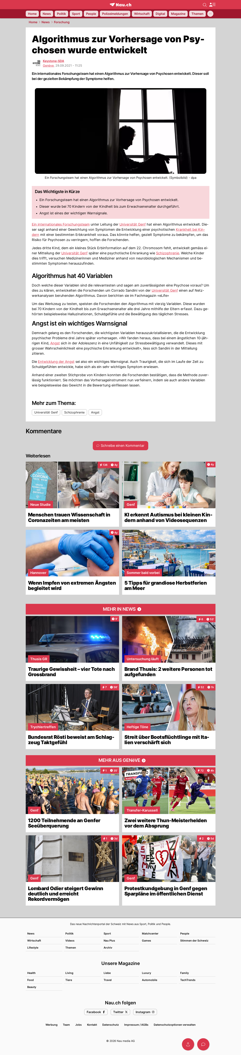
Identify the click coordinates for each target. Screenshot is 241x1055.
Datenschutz (110, 1024)
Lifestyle (32, 947)
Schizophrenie (167, 253)
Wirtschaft (34, 940)
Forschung (62, 22)
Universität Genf (132, 224)
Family (184, 972)
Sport (107, 933)
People (184, 933)
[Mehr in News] (120, 609)
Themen (70, 947)
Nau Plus (109, 940)
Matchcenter (150, 933)
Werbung (52, 1024)
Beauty (31, 987)
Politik (69, 933)
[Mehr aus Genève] (120, 760)
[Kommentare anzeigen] (203, 1044)
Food (30, 980)
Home (33, 22)
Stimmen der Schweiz (194, 940)
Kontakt (92, 1024)
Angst (55, 343)
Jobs (78, 1024)
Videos (69, 940)
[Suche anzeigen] (205, 4)
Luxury (146, 972)
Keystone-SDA (53, 61)
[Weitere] (210, 14)
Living (69, 972)
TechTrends (187, 980)
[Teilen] (188, 1044)
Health (31, 972)
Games (146, 940)
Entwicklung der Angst (56, 362)
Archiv (108, 947)
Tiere (68, 980)
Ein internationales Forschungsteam (61, 224)
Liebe (107, 972)
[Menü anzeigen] (212, 4)
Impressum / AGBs (136, 1024)
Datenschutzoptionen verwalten (175, 1024)
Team (66, 1024)
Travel (108, 980)
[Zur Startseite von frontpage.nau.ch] (120, 4)
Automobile (149, 980)
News (46, 22)
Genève (48, 65)
